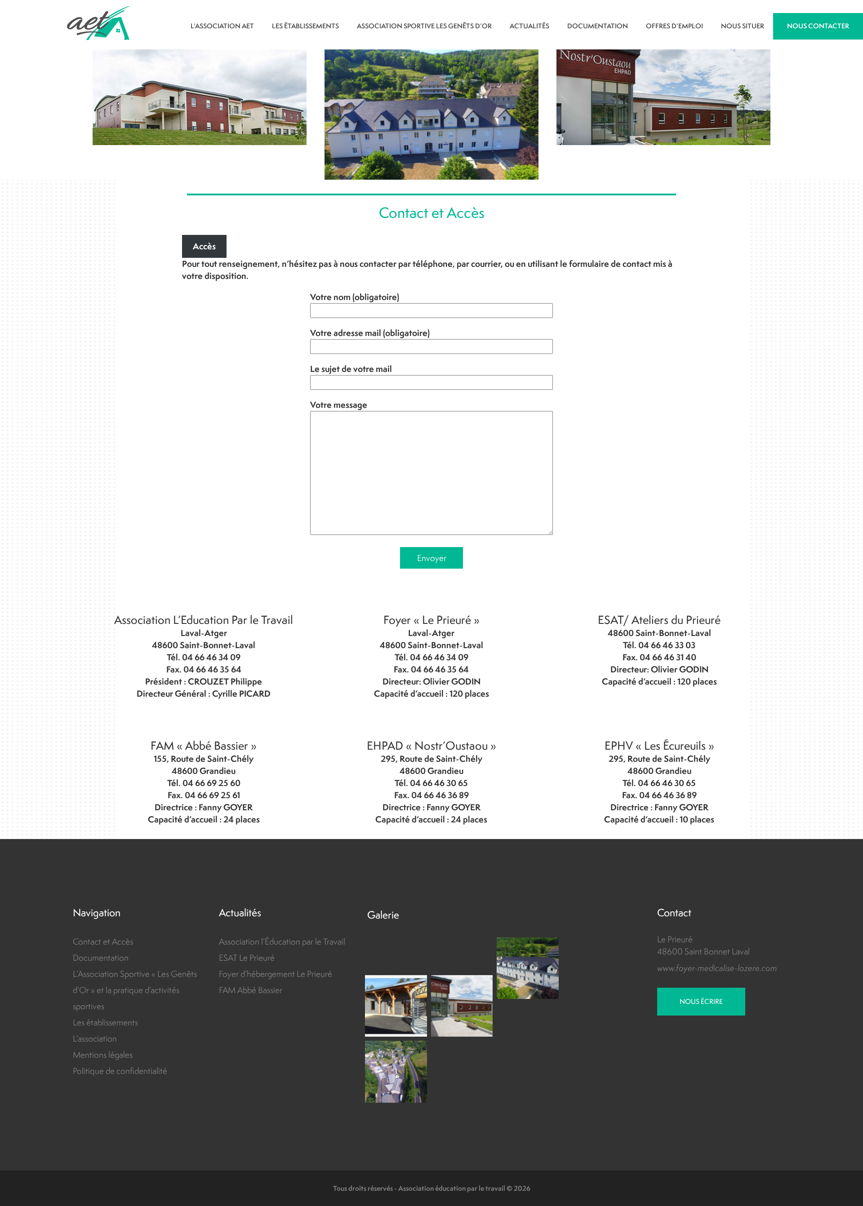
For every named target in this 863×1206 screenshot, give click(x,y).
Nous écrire (701, 1001)
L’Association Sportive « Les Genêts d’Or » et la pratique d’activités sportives (135, 990)
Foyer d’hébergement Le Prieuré (275, 974)
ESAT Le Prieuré (247, 957)
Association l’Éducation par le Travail (282, 941)
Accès (204, 246)
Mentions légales (103, 1054)
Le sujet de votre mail (351, 369)
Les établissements (105, 1022)
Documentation (101, 957)
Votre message (338, 405)
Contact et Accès (103, 941)
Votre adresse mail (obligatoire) (370, 333)
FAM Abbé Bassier (250, 990)
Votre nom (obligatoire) (354, 297)
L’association (95, 1038)
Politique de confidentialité (120, 1071)
